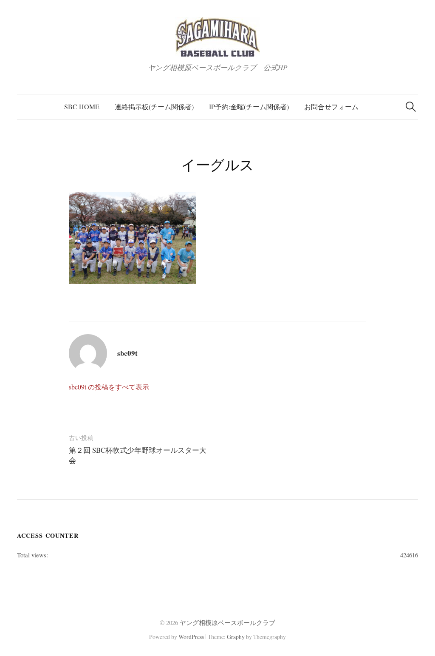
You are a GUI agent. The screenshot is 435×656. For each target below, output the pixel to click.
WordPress (191, 637)
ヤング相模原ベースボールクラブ (227, 622)
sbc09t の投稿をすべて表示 (109, 386)
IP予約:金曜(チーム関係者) (249, 106)
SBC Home (81, 106)
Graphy (236, 637)
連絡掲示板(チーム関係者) (154, 106)
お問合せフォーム (331, 106)
